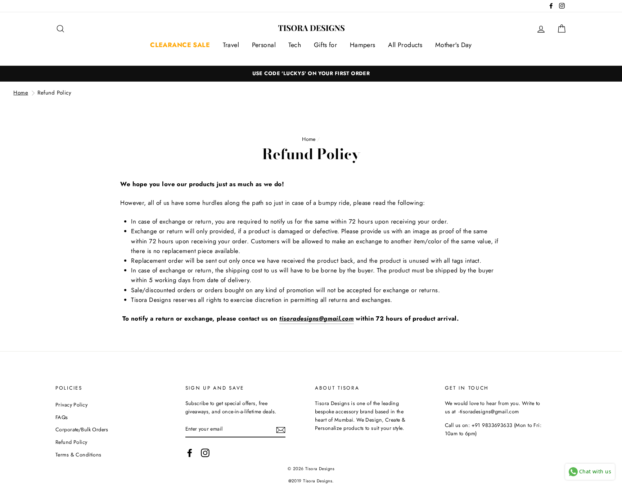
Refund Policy (54, 93)
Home (20, 93)
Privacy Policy (71, 404)
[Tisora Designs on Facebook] (189, 452)
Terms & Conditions (78, 454)
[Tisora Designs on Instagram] (205, 452)
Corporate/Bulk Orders (81, 429)
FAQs (61, 417)
